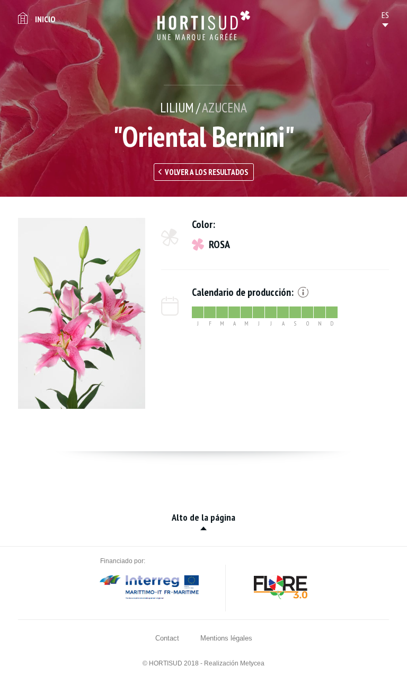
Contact (167, 638)
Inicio (45, 19)
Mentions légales (226, 638)
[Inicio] (203, 26)
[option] (81, 313)
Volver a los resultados (206, 172)
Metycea (252, 663)
